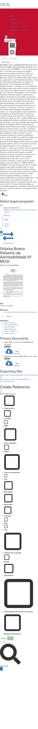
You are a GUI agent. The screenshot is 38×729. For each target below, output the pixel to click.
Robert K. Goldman (10, 331)
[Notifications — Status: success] (6, 37)
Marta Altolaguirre (10, 329)
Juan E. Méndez (9, 327)
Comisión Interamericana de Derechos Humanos (20, 312)
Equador (9, 316)
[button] (1, 233)
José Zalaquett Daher (11, 325)
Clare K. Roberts (9, 323)
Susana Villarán (9, 333)
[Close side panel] (1, 229)
